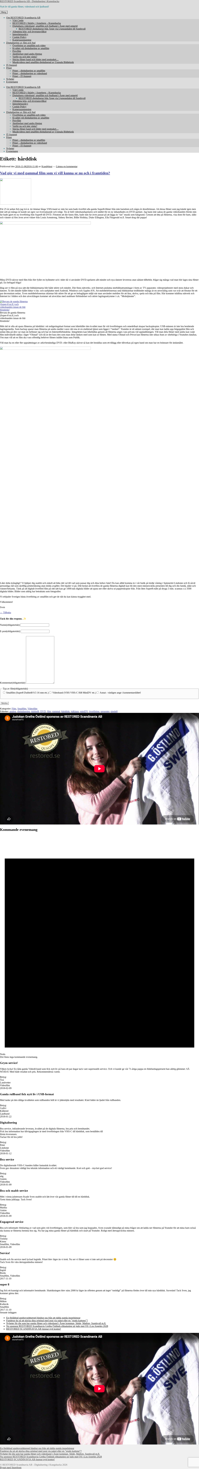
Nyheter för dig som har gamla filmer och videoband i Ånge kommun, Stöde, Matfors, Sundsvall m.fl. (56, 1323)
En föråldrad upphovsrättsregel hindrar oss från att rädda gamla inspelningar (43, 1317)
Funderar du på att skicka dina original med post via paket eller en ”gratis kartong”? (47, 1320)
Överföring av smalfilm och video (29, 45)
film (49, 711)
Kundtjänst (47, 166)
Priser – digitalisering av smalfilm (28, 70)
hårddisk (65, 711)
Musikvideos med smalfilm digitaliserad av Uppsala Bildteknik (43, 62)
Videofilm (32, 708)
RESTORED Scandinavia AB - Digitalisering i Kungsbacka (29, 1)
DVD (43, 711)
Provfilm (16, 51)
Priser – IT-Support (21, 76)
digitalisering (23, 711)
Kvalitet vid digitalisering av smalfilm (30, 48)
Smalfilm (21, 708)
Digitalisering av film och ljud (20, 42)
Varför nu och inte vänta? (24, 56)
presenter (105, 711)
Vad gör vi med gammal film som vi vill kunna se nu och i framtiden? (55, 173)
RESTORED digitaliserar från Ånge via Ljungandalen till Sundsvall (52, 28)
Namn (10, 625)
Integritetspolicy (20, 34)
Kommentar (12, 682)
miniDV (84, 711)
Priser (9, 68)
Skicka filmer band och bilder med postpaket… (35, 59)
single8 (114, 711)
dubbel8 (35, 711)
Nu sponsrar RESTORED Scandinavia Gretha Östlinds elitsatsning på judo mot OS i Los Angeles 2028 (57, 1326)
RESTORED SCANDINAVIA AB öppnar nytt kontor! (33, 1329)
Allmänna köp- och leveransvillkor (29, 31)
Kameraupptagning (21, 40)
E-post (10, 631)
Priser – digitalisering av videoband (29, 73)
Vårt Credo (17, 20)
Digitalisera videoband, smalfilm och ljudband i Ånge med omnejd (45, 26)
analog (12, 711)
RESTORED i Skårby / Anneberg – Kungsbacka (36, 23)
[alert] (99, 946)
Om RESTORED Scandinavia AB (23, 17)
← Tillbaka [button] (5, 612)
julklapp (75, 711)
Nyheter (10, 79)
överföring (94, 711)
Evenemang (12, 81)
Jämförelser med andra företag (27, 54)
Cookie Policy (19, 37)
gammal (56, 711)
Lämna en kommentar (66, 166)
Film (14, 708)
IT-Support (11, 65)
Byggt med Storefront (10, 1467)
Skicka (4, 703)
